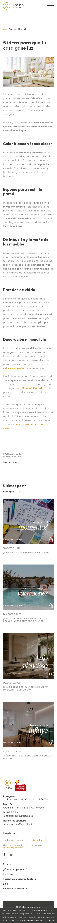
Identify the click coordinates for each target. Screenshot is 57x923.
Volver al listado (18, 29)
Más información (34, 920)
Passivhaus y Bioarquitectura (19, 879)
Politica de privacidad (13, 848)
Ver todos (8, 492)
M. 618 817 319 (11, 813)
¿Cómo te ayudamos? (15, 869)
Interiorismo (10, 463)
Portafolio (8, 874)
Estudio (7, 864)
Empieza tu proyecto (15, 889)
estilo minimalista (13, 368)
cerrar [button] (50, 920)
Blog (5, 884)
